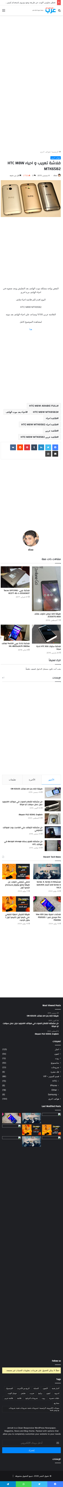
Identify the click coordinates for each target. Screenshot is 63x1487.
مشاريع (56, 1403)
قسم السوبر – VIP (51, 1076)
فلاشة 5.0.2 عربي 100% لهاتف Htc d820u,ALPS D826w (16, 645)
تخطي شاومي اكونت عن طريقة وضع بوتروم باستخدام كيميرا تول (29, 2)
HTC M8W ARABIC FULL (43, 405)
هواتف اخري (45, 152)
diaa (55, 175)
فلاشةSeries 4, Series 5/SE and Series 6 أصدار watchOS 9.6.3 (49, 885)
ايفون (56, 1054)
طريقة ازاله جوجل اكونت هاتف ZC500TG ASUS (47, 615)
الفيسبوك (9, 1388)
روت (57, 1058)
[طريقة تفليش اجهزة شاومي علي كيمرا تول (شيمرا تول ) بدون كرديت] (16, 904)
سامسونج (55, 1063)
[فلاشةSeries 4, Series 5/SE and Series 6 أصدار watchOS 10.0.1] (11, 1129)
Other (54, 1090)
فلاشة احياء (51, 418)
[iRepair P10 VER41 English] (53, 818)
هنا (30, 329)
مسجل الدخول (42, 669)
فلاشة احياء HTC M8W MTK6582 (39, 424)
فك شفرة (55, 1072)
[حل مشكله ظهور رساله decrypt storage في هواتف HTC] (53, 845)
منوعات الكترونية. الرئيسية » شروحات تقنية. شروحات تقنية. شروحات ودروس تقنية (34, 1409)
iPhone (53, 1085)
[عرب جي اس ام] (44, 10)
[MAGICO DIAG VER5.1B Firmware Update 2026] (51, 1118)
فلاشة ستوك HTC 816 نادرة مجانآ (48, 647)
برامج (40, 1393)
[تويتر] (48, 447)
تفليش (23, 1393)
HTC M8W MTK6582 (45, 412)
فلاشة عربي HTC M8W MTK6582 (39, 436)
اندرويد (56, 1393)
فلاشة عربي (51, 430)
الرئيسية (55, 152)
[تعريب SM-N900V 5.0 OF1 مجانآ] (51, 1245)
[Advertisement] (31, 49)
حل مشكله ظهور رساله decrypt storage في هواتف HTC (23, 843)
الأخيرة (32, 779)
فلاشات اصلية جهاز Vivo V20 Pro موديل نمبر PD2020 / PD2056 (48, 917)
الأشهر (51, 779)
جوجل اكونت (12, 1393)
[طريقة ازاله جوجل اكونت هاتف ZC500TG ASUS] (46, 588)
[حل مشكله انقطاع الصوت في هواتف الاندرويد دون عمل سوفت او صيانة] (53, 805)
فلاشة (19, 1398)
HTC (54, 1081)
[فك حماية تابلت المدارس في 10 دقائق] (11, 1141)
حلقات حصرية (54, 1398)
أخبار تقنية (55, 1388)
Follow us (56, 1361)
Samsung (52, 1094)
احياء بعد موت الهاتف (16, 412)
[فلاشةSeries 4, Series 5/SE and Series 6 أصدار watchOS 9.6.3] (47, 871)
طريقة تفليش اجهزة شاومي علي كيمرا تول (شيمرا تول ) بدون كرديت (17, 917)
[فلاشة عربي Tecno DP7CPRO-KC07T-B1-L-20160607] (15, 577)
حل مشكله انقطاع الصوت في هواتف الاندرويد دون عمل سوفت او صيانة (22, 803)
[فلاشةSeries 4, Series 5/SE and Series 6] (31, 1141)
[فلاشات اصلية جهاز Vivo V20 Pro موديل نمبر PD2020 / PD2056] (47, 904)
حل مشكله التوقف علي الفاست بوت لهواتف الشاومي (22, 829)
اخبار (57, 1049)
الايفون (45, 1388)
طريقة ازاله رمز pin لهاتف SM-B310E (26, 789)
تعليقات (12, 779)
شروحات (55, 1067)
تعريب (32, 1393)
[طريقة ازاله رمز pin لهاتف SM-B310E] (53, 793)
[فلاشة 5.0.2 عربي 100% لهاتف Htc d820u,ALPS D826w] (15, 633)
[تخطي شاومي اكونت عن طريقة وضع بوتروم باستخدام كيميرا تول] (16, 871)
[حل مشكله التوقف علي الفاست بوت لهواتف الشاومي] (53, 832)
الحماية (36, 1388)
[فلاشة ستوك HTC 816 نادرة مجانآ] (46, 634)
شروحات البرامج (31, 1398)
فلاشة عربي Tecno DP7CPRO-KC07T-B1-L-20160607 (17, 592)
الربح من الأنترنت (23, 1388)
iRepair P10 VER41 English (30, 815)
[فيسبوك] (55, 447)
